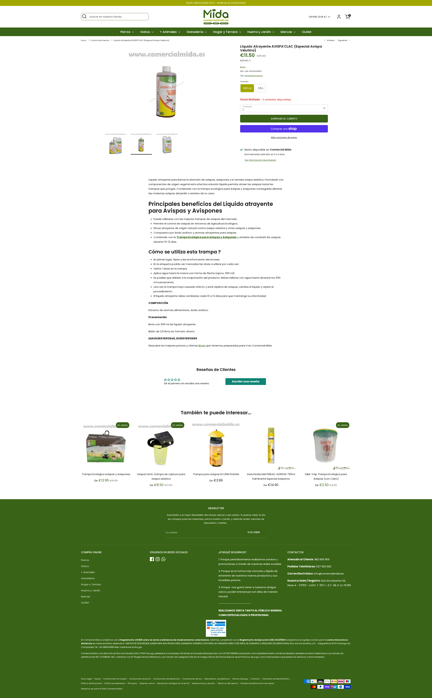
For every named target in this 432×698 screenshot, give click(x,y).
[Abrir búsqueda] (84, 16)
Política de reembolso (114, 683)
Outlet (307, 32)
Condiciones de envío (140, 678)
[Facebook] (152, 559)
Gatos (145, 32)
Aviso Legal (86, 678)
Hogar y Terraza (225, 32)
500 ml (247, 88)
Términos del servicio (228, 683)
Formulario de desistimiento (275, 678)
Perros (125, 32)
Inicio (83, 40)
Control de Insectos (99, 40)
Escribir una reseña (245, 381)
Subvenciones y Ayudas (203, 683)
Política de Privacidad (91, 683)
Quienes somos (147, 683)
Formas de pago (240, 678)
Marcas (287, 32)
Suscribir (254, 532)
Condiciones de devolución (166, 678)
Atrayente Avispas (254, 75)
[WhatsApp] (163, 559)
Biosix (242, 67)
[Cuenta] (338, 16)
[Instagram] (158, 559)
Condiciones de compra (115, 678)
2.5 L (260, 88)
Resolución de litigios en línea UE (173, 683)
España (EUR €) (318, 16)
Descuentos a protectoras (217, 678)
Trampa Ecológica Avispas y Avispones (106, 474)
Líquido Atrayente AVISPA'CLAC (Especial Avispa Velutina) (141, 40)
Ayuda (97, 678)
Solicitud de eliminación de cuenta (257, 683)
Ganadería (195, 32)
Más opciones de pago (284, 137)
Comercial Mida (114, 688)
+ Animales (169, 32)
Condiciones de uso (192, 678)
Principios (132, 683)
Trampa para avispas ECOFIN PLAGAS (216, 474)
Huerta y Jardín (259, 32)
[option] (167, 88)
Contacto (255, 678)
